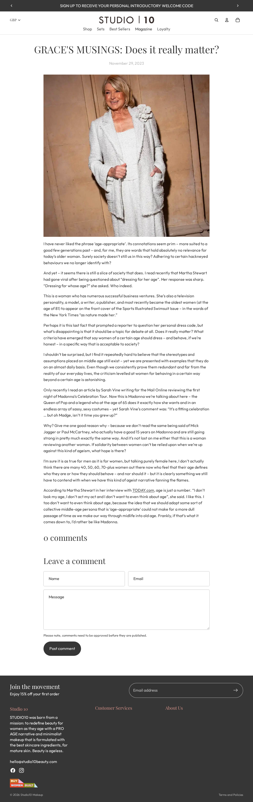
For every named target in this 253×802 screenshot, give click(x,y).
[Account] (226, 20)
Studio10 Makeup (32, 795)
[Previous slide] (11, 5)
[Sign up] (236, 690)
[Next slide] (237, 5)
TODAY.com (143, 490)
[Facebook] (13, 770)
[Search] (216, 20)
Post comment (62, 648)
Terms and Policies (231, 795)
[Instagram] (21, 770)
